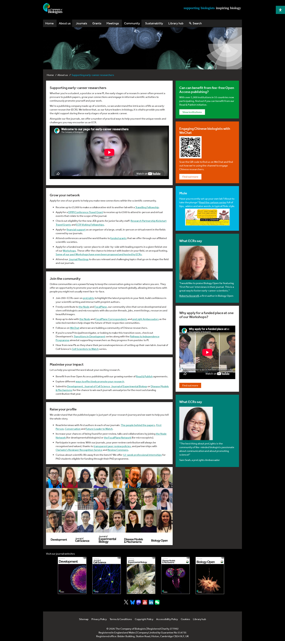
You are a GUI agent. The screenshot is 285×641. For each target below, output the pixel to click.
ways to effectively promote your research (100, 381)
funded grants (118, 238)
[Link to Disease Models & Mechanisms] (175, 575)
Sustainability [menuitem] (154, 23)
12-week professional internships (142, 454)
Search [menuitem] (197, 23)
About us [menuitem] (65, 23)
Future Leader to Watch (99, 428)
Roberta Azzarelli (189, 295)
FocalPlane (101, 306)
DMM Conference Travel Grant (85, 212)
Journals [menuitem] (81, 23)
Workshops (69, 250)
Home (50, 74)
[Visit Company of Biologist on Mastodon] (138, 602)
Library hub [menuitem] (175, 23)
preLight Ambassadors (145, 319)
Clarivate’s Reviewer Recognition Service (79, 449)
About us (62, 74)
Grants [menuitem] (96, 23)
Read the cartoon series (212, 202)
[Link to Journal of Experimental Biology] (141, 575)
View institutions (192, 112)
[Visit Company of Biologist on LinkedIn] (151, 602)
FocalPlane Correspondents (111, 319)
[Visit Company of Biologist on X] (126, 602)
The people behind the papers (138, 425)
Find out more (190, 176)
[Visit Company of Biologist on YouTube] (144, 602)
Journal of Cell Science (97, 386)
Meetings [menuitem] (112, 23)
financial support (76, 229)
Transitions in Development (89, 336)
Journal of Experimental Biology (129, 386)
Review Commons (118, 449)
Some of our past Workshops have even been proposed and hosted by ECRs (99, 254)
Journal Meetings (79, 259)
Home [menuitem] (49, 23)
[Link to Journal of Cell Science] (106, 575)
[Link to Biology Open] (210, 575)
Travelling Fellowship (147, 207)
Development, (75, 386)
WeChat (74, 327)
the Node (84, 306)
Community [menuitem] (132, 23)
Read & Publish (144, 376)
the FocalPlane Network (117, 437)
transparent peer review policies (112, 446)
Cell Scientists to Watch (85, 348)
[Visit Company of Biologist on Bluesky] (132, 602)
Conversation (73, 428)
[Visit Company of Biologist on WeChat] (157, 603)
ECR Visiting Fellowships (90, 224)
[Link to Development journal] (72, 575)
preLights (88, 297)
